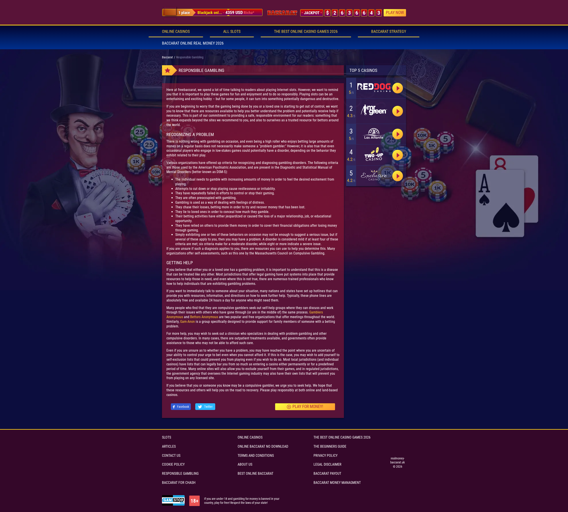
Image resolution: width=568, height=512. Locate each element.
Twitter (208, 406)
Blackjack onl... (209, 12)
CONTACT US (171, 455)
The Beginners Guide (330, 446)
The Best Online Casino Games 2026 (306, 31)
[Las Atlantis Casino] (374, 133)
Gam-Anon (187, 321)
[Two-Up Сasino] (374, 154)
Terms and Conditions (256, 455)
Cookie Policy (173, 464)
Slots (166, 437)
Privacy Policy (325, 455)
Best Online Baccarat (255, 473)
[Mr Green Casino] (374, 110)
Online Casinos (176, 31)
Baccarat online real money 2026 (193, 43)
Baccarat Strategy (388, 31)
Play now (395, 12)
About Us (245, 464)
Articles (169, 446)
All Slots (232, 31)
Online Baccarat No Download (263, 446)
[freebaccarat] (282, 13)
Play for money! (307, 406)
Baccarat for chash (178, 482)
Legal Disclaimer (327, 464)
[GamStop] (173, 500)
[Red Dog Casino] (397, 111)
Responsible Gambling (180, 473)
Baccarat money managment (337, 482)
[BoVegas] (374, 87)
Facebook (182, 406)
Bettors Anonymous (204, 317)
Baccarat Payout (327, 473)
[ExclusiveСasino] (374, 175)
